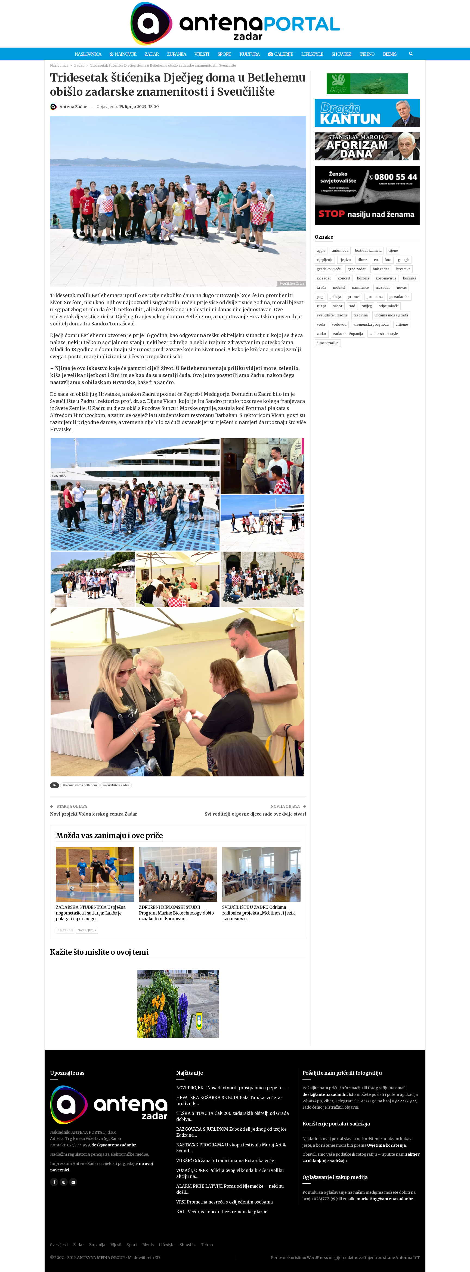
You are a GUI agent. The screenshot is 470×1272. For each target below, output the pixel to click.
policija (335, 297)
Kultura (249, 54)
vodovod (339, 324)
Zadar (152, 54)
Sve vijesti (59, 1244)
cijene (393, 250)
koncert (344, 278)
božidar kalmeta (368, 250)
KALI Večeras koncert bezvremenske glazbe (221, 1211)
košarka (409, 278)
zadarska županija (348, 334)
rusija (321, 306)
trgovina (361, 315)
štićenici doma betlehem (80, 785)
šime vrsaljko (328, 343)
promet (354, 297)
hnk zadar (381, 269)
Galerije (283, 54)
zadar (321, 334)
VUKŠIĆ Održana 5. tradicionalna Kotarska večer (226, 1160)
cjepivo (345, 260)
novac (402, 287)
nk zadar (383, 287)
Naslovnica (88, 54)
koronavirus (386, 278)
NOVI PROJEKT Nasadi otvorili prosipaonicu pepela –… (232, 1087)
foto (388, 260)
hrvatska (403, 269)
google (404, 260)
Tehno (367, 54)
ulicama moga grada (391, 315)
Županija (176, 54)
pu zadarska (399, 297)
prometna (375, 297)
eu (376, 260)
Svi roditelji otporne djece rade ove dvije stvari (255, 814)
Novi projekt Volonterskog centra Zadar (93, 814)
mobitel (339, 287)
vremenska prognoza (371, 324)
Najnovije (125, 54)
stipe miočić (388, 306)
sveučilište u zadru (116, 785)
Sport (224, 54)
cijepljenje (325, 260)
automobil (340, 250)
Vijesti (201, 54)
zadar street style (384, 334)
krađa (321, 287)
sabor (337, 306)
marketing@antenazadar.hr (384, 1198)
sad (352, 306)
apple (321, 250)
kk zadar (324, 278)
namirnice (360, 287)
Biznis (389, 54)
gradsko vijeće (329, 269)
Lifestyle (312, 54)
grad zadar (357, 269)
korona (363, 278)
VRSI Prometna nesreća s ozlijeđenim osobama (224, 1202)
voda (321, 324)
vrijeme (401, 324)
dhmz (362, 260)
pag (320, 297)
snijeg (367, 306)
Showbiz (341, 54)
